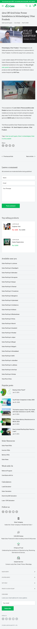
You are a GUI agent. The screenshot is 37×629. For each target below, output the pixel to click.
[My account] (30, 6)
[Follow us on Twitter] (6, 511)
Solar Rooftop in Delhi (8, 355)
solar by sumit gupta (7, 22)
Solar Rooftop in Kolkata (9, 309)
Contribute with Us (7, 475)
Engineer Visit (16, 226)
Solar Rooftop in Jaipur (8, 337)
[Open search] (27, 6)
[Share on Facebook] (3, 145)
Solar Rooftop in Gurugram (9, 277)
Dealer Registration (18, 242)
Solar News (5, 459)
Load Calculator (6, 486)
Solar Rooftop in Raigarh (9, 346)
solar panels (5, 67)
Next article (29, 156)
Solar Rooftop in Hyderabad (10, 300)
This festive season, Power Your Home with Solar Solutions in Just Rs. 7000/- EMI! (24, 411)
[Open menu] (3, 6)
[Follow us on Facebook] (3, 511)
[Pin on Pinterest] (6, 145)
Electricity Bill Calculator (9, 496)
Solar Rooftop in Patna (8, 319)
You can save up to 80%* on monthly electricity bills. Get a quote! (18, 1)
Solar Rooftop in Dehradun (9, 272)
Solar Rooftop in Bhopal (9, 342)
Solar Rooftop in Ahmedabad (10, 351)
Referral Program (7, 471)
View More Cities (7, 379)
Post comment (10, 206)
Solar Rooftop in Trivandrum (10, 291)
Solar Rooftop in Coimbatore (10, 305)
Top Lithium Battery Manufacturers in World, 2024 (24, 420)
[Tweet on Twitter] (10, 145)
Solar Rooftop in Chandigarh (10, 268)
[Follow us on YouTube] (13, 511)
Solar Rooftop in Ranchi (9, 323)
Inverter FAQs (6, 450)
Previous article (8, 156)
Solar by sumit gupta (11, 136)
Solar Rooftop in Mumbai (9, 332)
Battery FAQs (6, 455)
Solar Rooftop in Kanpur (9, 282)
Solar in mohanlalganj (24, 136)
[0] (34, 6)
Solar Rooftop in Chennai (9, 286)
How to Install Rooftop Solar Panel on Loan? (23, 430)
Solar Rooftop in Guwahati (9, 328)
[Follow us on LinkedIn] (16, 511)
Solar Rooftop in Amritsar (9, 369)
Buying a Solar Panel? (19, 390)
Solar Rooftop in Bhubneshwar (11, 314)
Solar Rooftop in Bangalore (10, 296)
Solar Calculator (6, 491)
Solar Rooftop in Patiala (9, 374)
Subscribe (7, 608)
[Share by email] (13, 145)
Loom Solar (15, 224)
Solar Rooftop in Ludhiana (9, 365)
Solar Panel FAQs (7, 445)
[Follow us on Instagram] (10, 511)
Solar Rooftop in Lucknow (9, 263)
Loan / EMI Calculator (8, 500)
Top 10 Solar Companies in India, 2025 (23, 400)
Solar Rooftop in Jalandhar (10, 360)
